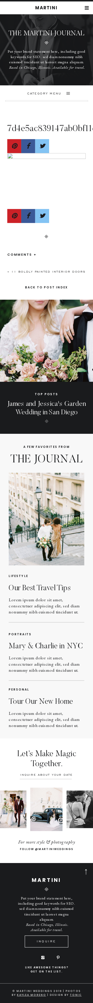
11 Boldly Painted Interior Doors (48, 271)
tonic (76, 994)
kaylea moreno (31, 994)
